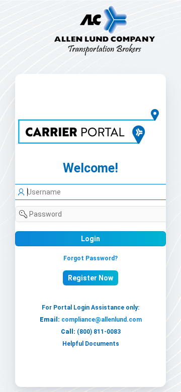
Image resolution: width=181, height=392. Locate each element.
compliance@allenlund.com (101, 319)
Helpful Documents (90, 343)
